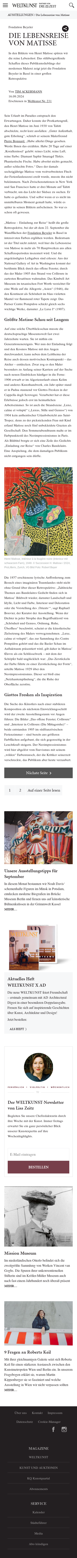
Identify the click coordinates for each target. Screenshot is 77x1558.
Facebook (53, 1429)
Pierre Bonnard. (14, 141)
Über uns (21, 1413)
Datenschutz (24, 1421)
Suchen (71, 5)
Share (65, 28)
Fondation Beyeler (40, 233)
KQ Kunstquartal (38, 1478)
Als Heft (17, 1029)
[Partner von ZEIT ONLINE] (44, 5)
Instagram (64, 1429)
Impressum (55, 1413)
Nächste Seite (37, 773)
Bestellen (38, 1167)
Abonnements (38, 1489)
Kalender (39, 1512)
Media (38, 1533)
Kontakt (37, 1413)
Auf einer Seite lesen (44, 790)
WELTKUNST (38, 1457)
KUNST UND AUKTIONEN (38, 1467)
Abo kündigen (38, 1544)
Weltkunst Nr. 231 (40, 101)
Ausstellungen (20, 15)
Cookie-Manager (49, 1421)
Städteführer (38, 1523)
